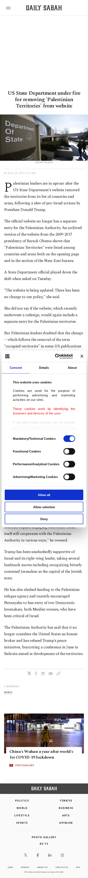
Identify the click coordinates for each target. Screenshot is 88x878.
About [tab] (72, 367)
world (8, 692)
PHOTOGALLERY (24, 765)
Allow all (44, 495)
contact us (61, 867)
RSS (78, 867)
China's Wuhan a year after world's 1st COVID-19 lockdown (41, 754)
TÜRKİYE (66, 800)
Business (66, 808)
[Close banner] (81, 356)
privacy (25, 867)
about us (42, 867)
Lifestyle (22, 815)
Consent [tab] (16, 367)
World (22, 808)
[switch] (69, 451)
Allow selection (44, 507)
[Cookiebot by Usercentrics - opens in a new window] (55, 356)
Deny (44, 519)
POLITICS (22, 800)
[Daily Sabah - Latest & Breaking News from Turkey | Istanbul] (44, 7)
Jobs (10, 867)
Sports (22, 823)
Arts (66, 815)
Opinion (66, 823)
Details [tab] (44, 367)
